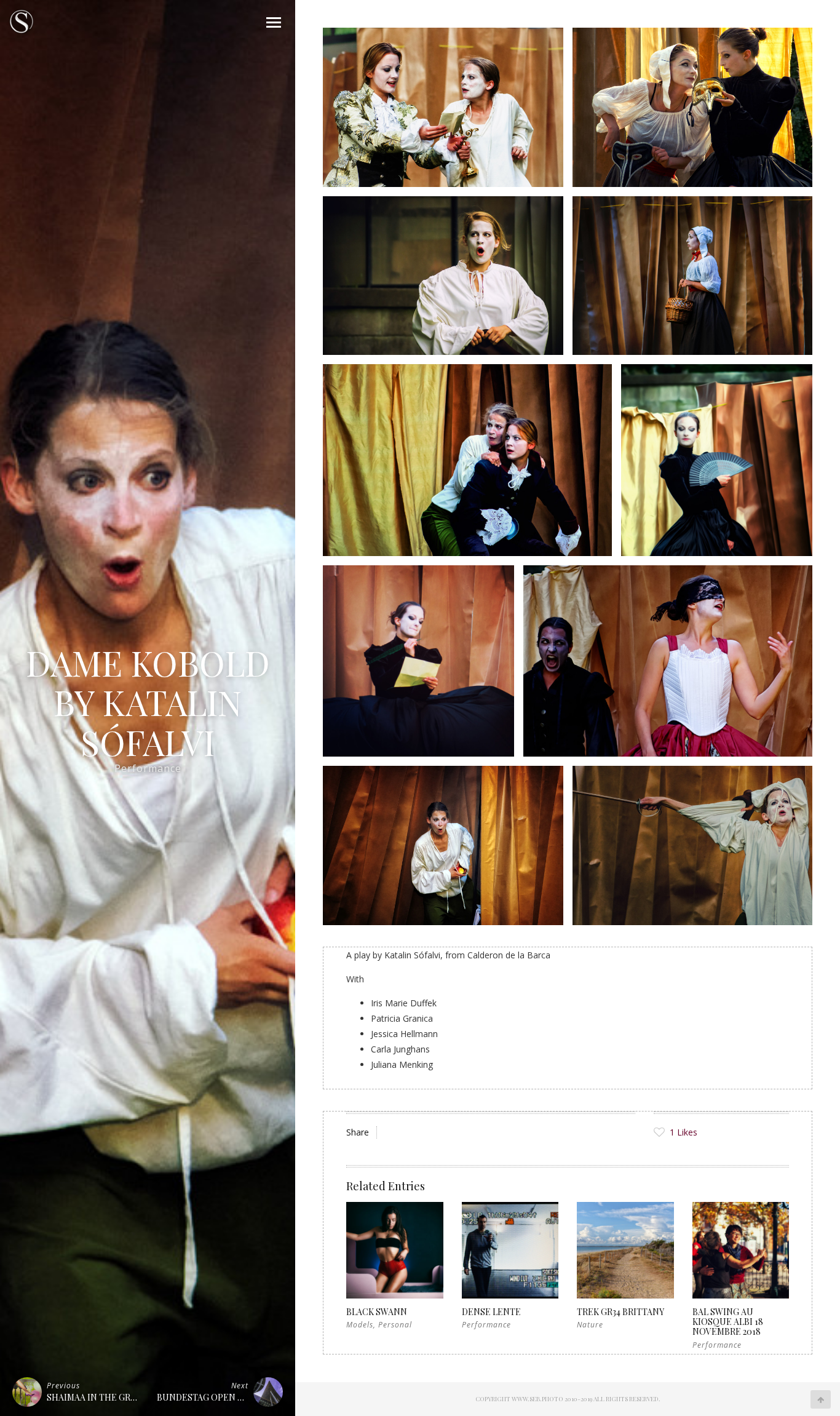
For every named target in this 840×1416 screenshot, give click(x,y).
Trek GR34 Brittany (620, 1312)
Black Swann (376, 1312)
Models (359, 1324)
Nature (590, 1324)
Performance (147, 768)
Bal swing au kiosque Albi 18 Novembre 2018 (727, 1321)
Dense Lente (491, 1312)
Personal (395, 1324)
